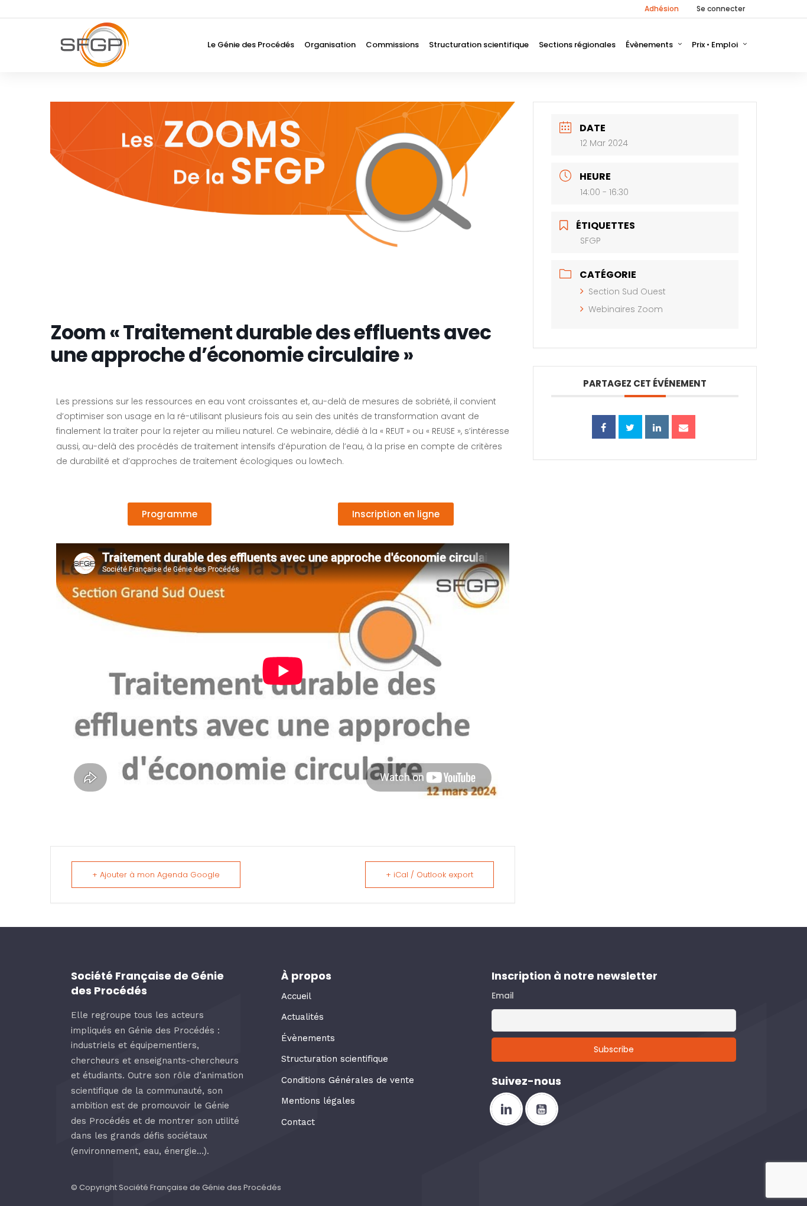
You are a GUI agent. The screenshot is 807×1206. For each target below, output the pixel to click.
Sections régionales (577, 44)
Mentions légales (318, 1100)
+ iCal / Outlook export (429, 874)
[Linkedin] (657, 427)
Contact (298, 1122)
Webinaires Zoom (625, 309)
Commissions (392, 44)
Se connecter (721, 9)
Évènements (649, 44)
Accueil (296, 996)
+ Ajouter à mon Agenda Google (156, 874)
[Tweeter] (630, 427)
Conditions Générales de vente (347, 1080)
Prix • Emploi (715, 44)
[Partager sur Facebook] (604, 427)
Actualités (302, 1017)
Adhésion (662, 9)
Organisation (330, 44)
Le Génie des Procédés (250, 44)
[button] (169, 514)
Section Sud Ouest (627, 291)
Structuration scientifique (479, 44)
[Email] (683, 427)
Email (503, 995)
